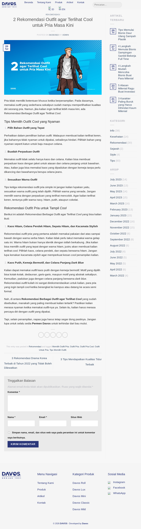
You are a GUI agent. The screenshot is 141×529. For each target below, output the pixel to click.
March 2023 (117, 203)
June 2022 (116, 257)
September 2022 (120, 239)
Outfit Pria (74, 346)
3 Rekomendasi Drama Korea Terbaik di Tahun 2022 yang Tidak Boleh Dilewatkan (28, 363)
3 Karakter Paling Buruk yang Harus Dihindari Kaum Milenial (127, 105)
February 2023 (119, 209)
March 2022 (117, 275)
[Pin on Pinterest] (59, 335)
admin (66, 35)
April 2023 (116, 197)
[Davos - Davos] (9, 4)
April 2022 (116, 269)
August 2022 (117, 245)
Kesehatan (116, 136)
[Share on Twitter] (47, 335)
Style (113, 154)
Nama (11, 417)
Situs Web (76, 417)
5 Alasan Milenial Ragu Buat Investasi (126, 88)
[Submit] (118, 5)
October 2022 (118, 233)
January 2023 (118, 215)
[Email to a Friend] (53, 335)
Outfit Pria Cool (87, 346)
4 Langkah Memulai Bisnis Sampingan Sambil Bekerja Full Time (127, 52)
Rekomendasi (53, 15)
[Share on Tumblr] (65, 335)
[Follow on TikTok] (136, 4)
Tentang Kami (44, 2)
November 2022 (119, 227)
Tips (112, 160)
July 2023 (116, 179)
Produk (58, 2)
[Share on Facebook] (41, 335)
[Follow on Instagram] (132, 4)
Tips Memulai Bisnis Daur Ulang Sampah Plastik (127, 34)
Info (112, 130)
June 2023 (116, 185)
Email (43, 417)
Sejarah (114, 148)
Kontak (80, 2)
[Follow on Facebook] (128, 4)
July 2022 (116, 251)
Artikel (70, 2)
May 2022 (116, 263)
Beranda (28, 2)
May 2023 (116, 191)
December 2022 (119, 221)
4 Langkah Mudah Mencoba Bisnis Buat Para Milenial (125, 72)
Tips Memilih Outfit (58, 350)
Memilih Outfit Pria (60, 346)
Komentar (14, 392)
